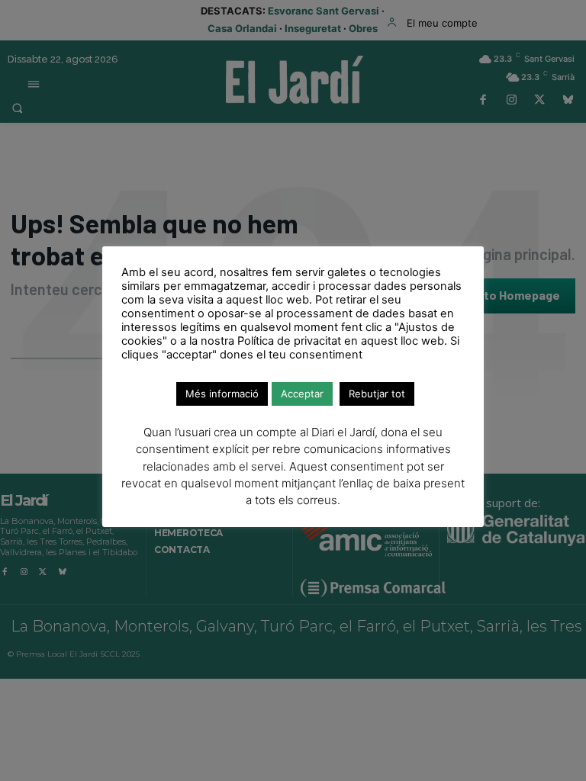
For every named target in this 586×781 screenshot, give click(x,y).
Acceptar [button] (302, 393)
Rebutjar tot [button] (377, 393)
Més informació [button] (222, 393)
